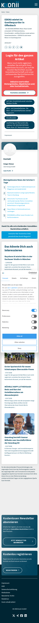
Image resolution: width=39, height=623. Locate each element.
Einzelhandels (11, 118)
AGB (3, 586)
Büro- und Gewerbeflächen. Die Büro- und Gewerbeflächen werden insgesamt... (18, 110)
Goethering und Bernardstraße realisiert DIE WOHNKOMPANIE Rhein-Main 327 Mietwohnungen (17, 125)
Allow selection (19, 342)
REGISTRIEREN (11, 570)
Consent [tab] (5, 278)
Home (3, 12)
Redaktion (5, 599)
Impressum (8, 135)
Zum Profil (7, 171)
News (7, 12)
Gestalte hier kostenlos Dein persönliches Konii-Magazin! (19, 234)
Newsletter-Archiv (8, 596)
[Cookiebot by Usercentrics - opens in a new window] (28, 273)
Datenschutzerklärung (9, 589)
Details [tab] (14, 278)
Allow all (19, 336)
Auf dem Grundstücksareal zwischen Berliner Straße (19, 102)
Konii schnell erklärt (8, 602)
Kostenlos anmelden (18, 93)
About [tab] (34, 278)
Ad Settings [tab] (24, 278)
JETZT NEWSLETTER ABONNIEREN (18, 541)
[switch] (34, 316)
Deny (19, 348)
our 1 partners (13, 288)
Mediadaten (6, 592)
